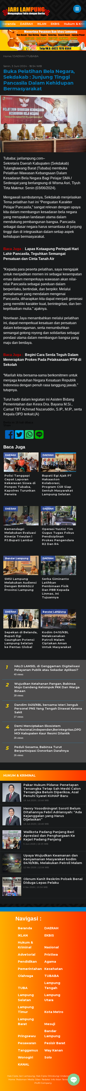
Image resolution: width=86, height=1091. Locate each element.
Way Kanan (53, 1050)
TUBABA (33, 56)
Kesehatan (53, 969)
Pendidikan (27, 962)
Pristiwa (51, 955)
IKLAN (41, 23)
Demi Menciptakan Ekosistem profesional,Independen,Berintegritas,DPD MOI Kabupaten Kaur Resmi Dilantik (47, 729)
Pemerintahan (28, 969)
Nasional (51, 947)
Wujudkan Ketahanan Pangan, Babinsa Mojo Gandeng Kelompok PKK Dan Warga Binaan (47, 687)
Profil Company (43, 1083)
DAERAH (26, 23)
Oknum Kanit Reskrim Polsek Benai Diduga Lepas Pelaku (52, 881)
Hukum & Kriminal (25, 944)
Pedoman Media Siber (28, 1079)
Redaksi (46, 1079)
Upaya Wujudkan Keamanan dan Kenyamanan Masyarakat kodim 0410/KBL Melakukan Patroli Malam (52, 859)
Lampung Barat (26, 1021)
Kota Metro (53, 1012)
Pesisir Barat (54, 1043)
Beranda (9, 23)
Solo (48, 1057)
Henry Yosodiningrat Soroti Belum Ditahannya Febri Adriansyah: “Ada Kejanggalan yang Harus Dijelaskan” (52, 814)
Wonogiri (25, 1057)
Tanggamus (28, 1050)
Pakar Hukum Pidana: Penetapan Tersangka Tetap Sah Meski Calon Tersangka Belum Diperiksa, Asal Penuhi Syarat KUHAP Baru (52, 790)
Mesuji (49, 1024)
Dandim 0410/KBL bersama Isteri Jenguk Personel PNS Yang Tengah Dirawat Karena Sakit (48, 708)
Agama (50, 962)
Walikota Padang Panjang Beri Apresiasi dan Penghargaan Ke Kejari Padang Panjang (49, 835)
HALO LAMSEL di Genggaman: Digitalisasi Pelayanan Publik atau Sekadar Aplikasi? (47, 668)
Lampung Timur (26, 1009)
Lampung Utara (52, 997)
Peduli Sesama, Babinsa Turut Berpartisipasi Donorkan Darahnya (41, 748)
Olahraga (25, 976)
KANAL (23, 1064)
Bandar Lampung (52, 1033)
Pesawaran (27, 1043)
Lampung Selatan (26, 997)
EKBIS (55, 23)
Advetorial (26, 955)
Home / (8, 56)
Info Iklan (56, 1079)
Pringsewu (27, 1036)
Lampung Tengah (52, 985)
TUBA (23, 988)
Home (11, 1079)
